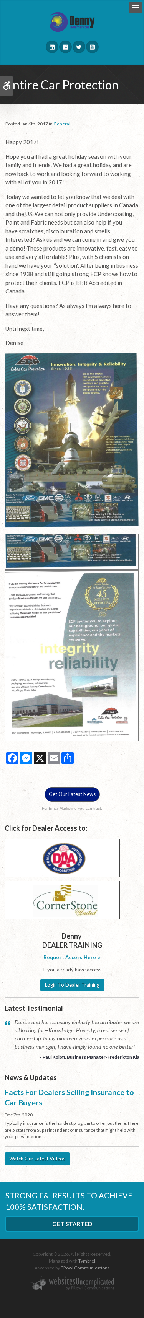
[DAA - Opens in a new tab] (62, 857)
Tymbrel (86, 1261)
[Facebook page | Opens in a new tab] (65, 47)
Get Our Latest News (72, 794)
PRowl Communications (85, 1268)
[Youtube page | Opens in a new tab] (92, 47)
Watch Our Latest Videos (37, 1158)
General (61, 124)
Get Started (72, 1223)
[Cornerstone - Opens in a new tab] (62, 899)
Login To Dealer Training (72, 985)
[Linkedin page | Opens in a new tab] (52, 47)
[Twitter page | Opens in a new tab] (79, 47)
